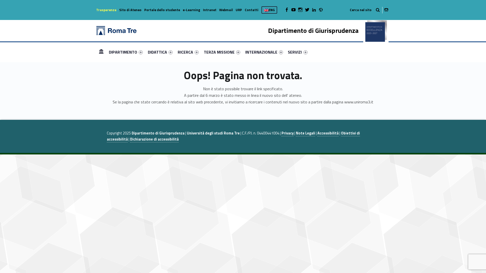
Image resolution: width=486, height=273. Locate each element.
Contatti (251, 9)
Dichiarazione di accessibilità (154, 139)
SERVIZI (295, 52)
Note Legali (305, 133)
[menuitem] (101, 52)
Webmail (226, 9)
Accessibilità (328, 133)
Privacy (287, 133)
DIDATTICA (157, 52)
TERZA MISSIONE (219, 52)
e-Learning (191, 9)
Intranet (209, 9)
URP (239, 9)
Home (101, 52)
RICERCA (185, 52)
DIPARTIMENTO (123, 52)
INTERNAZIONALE (261, 52)
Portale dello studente (162, 9)
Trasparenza (106, 9)
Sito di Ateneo (130, 9)
